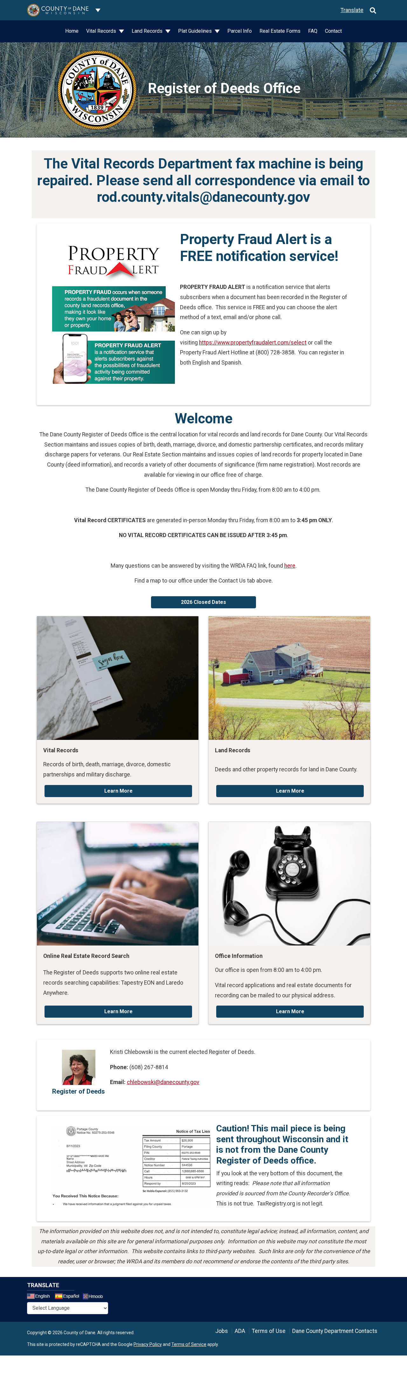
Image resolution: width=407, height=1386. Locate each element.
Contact (333, 31)
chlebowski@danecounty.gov (163, 1082)
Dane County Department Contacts (334, 1331)
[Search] (373, 10)
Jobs (221, 1331)
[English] (40, 1297)
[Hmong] (95, 1297)
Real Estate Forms (279, 31)
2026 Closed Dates (203, 602)
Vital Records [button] (101, 31)
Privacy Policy (148, 1344)
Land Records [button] (148, 31)
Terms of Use (269, 1331)
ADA (240, 1331)
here (289, 566)
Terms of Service (188, 1344)
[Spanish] (68, 1297)
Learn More (118, 791)
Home (72, 31)
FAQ (312, 31)
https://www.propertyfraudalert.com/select (253, 342)
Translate (352, 10)
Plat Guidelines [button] (195, 31)
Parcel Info (239, 31)
